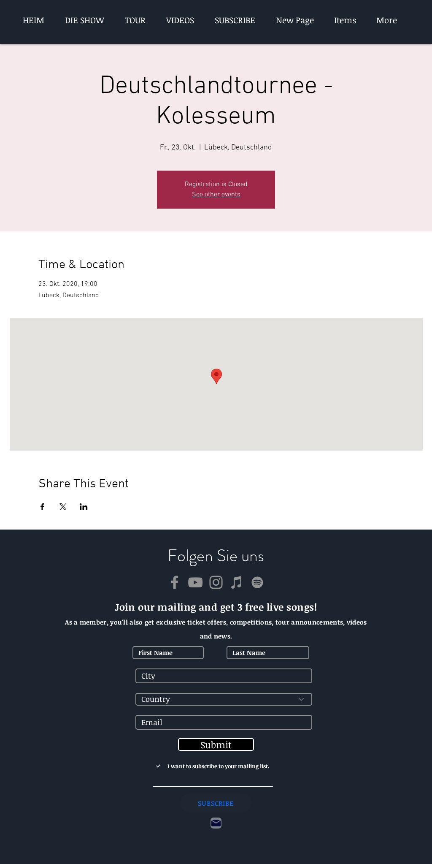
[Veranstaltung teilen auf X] (63, 506)
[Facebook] (175, 582)
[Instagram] (216, 582)
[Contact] (216, 823)
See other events (216, 194)
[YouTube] (195, 582)
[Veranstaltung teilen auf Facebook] (42, 506)
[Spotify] (257, 582)
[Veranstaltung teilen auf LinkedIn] (84, 506)
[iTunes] (237, 582)
